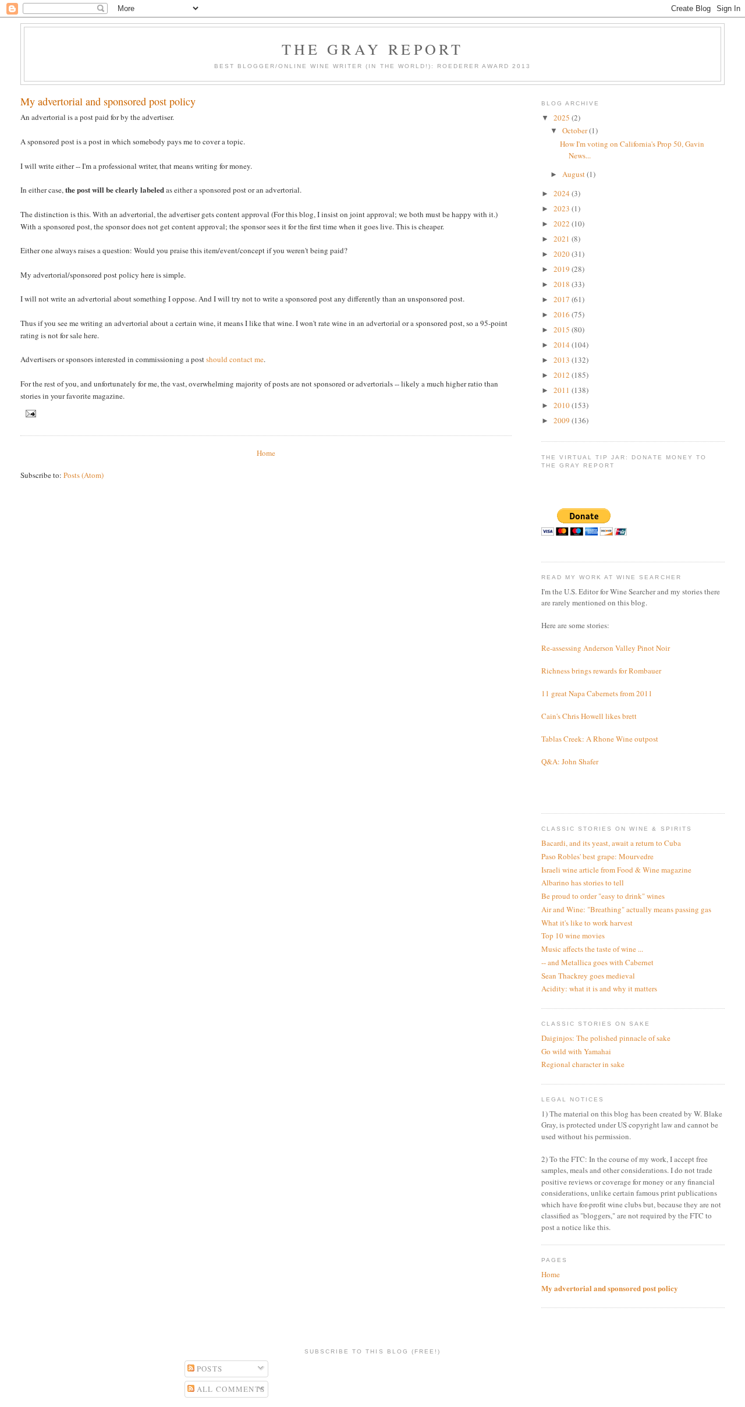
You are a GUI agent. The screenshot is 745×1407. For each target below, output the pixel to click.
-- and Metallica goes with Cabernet (597, 962)
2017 (563, 299)
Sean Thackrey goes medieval (588, 975)
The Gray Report (373, 49)
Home (266, 453)
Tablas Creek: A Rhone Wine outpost (599, 738)
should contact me (235, 359)
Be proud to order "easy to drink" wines (603, 896)
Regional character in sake (583, 1064)
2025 (563, 117)
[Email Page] (29, 413)
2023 (563, 208)
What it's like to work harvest (587, 922)
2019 (563, 269)
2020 (563, 254)
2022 (563, 223)
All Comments (229, 1389)
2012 (563, 375)
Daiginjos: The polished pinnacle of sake (605, 1038)
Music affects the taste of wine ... (592, 949)
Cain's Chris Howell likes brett (589, 716)
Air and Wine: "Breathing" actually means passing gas (626, 909)
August (574, 174)
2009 (563, 420)
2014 (563, 344)
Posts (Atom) (83, 475)
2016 (563, 314)
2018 (563, 284)
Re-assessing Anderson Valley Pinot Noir (605, 648)
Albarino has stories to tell (582, 882)
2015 (563, 329)
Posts (208, 1368)
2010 (563, 405)
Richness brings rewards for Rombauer (601, 670)
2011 (563, 390)
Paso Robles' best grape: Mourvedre (597, 856)
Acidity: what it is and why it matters (599, 988)
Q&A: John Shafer (569, 761)
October (575, 130)
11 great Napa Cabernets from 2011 (596, 693)
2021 (563, 238)
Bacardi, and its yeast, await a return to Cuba (611, 843)
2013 (563, 360)
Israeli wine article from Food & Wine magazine (616, 869)
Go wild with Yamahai (576, 1051)
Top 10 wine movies (573, 935)
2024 (563, 193)
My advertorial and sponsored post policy (609, 1287)
